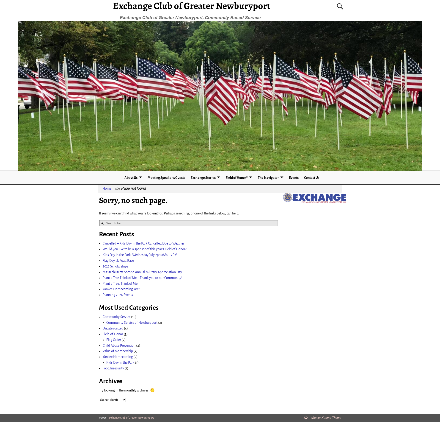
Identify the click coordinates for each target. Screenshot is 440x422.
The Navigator (268, 178)
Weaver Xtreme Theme (326, 417)
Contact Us (311, 178)
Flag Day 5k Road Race (118, 260)
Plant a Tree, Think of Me (120, 283)
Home (106, 188)
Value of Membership (118, 351)
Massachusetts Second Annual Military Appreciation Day (142, 272)
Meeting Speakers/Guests (166, 178)
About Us (131, 178)
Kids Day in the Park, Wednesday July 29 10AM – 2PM (140, 255)
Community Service (116, 317)
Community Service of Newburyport (131, 322)
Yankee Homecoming (118, 357)
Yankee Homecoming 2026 (121, 289)
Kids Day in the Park (120, 362)
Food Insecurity (113, 368)
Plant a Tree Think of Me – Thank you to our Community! (142, 278)
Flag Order (113, 340)
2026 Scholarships (115, 266)
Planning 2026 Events (118, 295)
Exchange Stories (203, 178)
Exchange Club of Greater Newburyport (131, 417)
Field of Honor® (237, 178)
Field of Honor (113, 334)
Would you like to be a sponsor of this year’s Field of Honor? (144, 249)
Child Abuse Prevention (119, 345)
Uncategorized (113, 328)
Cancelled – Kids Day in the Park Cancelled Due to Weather (143, 243)
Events (294, 178)
